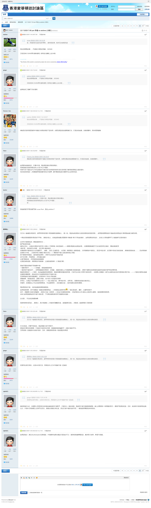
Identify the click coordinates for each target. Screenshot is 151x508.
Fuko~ (5, 151)
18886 (11, 218)
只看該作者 (42, 34)
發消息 (7, 62)
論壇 (4, 14)
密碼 (112, 9)
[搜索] (54, 18)
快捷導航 (142, 14)
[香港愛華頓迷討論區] (23, 11)
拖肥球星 (6, 135)
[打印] (142, 30)
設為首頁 (4, 1)
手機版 (127, 500)
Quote (32, 478)
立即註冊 (147, 9)
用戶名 (113, 6)
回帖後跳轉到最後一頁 (36, 492)
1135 (9, 49)
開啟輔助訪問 (146, 1)
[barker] (4, 30)
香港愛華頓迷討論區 (2, 22)
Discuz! (11, 500)
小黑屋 (132, 500)
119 (5, 208)
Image (26, 478)
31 (5, 169)
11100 (11, 179)
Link (29, 478)
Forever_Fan (7, 111)
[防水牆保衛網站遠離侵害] (148, 500)
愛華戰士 (5, 229)
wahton (5, 34)
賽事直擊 (20, 22)
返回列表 (116, 26)
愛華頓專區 (13, 22)
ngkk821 (5, 391)
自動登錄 (139, 6)
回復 (24, 66)
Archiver (122, 500)
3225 (14, 410)
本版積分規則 (143, 492)
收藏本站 (10, 1)
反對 (37, 66)
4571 (14, 49)
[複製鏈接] (55, 30)
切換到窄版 (148, 1)
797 (10, 248)
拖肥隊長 (6, 94)
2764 (14, 248)
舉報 (145, 66)
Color (24, 478)
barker (11, 30)
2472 (14, 88)
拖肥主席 (6, 54)
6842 (9, 208)
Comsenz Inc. (11, 501)
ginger (5, 70)
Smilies (37, 478)
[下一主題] (146, 30)
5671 (9, 130)
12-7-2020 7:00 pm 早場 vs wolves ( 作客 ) (36, 22)
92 (5, 49)
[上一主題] (144, 30)
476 (10, 410)
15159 (11, 140)
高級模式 (126, 477)
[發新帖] (6, 25)
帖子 (47, 18)
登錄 (72, 484)
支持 (30, 66)
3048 (9, 169)
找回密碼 (147, 6)
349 (10, 88)
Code (34, 478)
